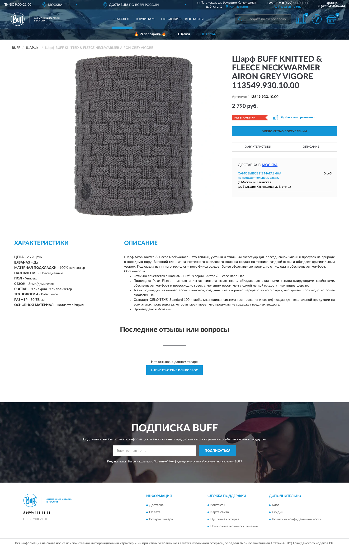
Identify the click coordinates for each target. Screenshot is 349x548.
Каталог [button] (122, 19)
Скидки (277, 512)
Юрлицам (145, 19)
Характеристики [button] (258, 146)
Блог (275, 505)
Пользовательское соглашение (234, 526)
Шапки (184, 34)
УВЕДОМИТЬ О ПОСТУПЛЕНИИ (284, 131)
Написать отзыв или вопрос (174, 370)
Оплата (154, 512)
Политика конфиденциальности (296, 519)
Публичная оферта (224, 519)
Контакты (194, 19)
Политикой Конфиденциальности (176, 461)
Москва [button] (270, 165)
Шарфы (208, 34)
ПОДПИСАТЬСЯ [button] (218, 450)
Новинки (170, 19)
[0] (331, 19)
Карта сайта (219, 512)
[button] (287, 6)
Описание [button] (311, 146)
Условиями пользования (218, 461)
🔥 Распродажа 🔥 (150, 34)
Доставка (156, 505)
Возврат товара (161, 519)
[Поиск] (240, 19)
